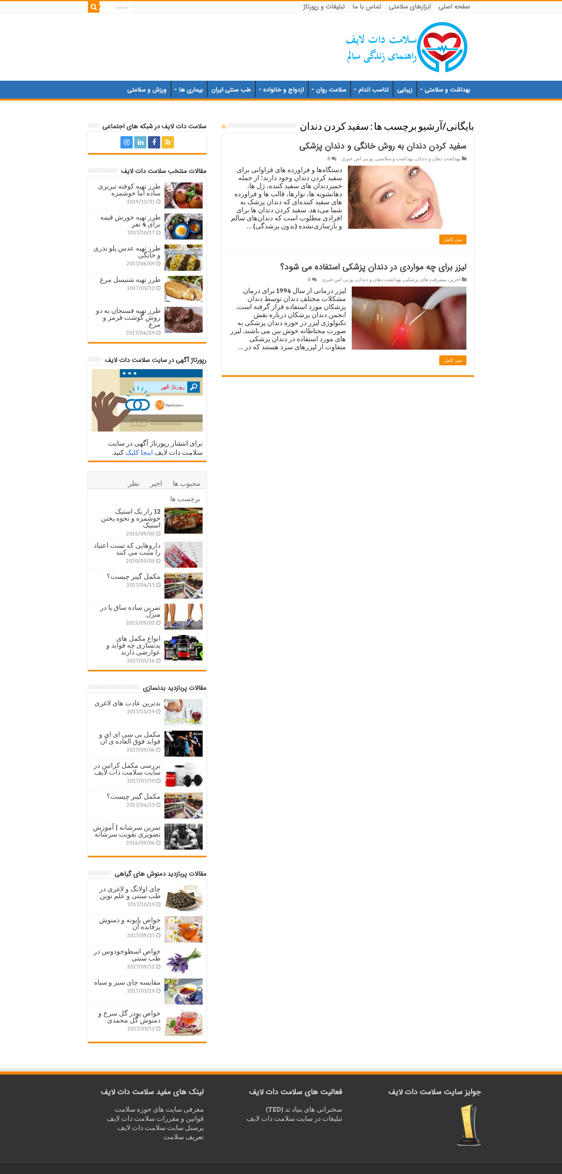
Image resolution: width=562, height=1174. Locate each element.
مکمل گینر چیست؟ (134, 576)
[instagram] (126, 142)
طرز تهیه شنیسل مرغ (130, 279)
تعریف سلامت (183, 1136)
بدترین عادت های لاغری (127, 702)
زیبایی (405, 89)
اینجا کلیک (139, 452)
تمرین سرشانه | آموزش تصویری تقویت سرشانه (127, 830)
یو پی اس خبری (357, 158)
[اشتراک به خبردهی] (224, 126)
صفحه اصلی (454, 7)
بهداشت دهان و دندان (438, 158)
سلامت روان (331, 89)
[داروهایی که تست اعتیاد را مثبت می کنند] (183, 555)
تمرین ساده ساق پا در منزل (130, 610)
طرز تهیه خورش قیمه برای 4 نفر (130, 220)
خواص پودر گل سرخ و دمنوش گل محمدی (129, 1016)
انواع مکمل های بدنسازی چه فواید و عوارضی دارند (133, 644)
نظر (134, 483)
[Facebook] (154, 142)
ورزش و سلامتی (147, 89)
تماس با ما (366, 7)
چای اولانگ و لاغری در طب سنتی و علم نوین (130, 892)
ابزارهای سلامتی (410, 7)
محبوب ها (186, 483)
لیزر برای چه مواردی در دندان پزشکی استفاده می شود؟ (373, 267)
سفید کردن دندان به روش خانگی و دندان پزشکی (382, 146)
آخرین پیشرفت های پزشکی (432, 279)
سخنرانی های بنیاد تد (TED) (304, 1109)
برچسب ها (185, 498)
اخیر (156, 483)
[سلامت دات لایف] (407, 45)
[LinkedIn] (140, 142)
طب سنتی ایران (231, 89)
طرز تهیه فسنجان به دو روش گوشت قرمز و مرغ (128, 317)
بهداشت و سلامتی (447, 89)
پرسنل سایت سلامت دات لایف (160, 1127)
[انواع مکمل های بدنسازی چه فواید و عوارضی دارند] (183, 648)
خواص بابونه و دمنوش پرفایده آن (130, 923)
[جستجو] (93, 7)
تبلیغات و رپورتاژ (324, 7)
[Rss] (168, 142)
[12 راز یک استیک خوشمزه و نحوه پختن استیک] (183, 521)
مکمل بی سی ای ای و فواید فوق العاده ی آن (130, 737)
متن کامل (453, 239)
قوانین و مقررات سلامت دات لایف (155, 1118)
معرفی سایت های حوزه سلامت (159, 1109)
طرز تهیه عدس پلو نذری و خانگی (127, 251)
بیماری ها (191, 89)
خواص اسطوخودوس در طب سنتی (127, 954)
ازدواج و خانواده (283, 89)
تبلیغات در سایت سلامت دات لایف (294, 1118)
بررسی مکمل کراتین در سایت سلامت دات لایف (127, 768)
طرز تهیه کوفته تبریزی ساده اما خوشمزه (129, 189)
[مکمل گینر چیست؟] (183, 586)
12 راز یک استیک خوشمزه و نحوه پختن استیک (131, 517)
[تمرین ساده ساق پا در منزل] (183, 617)
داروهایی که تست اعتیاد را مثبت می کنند (127, 549)
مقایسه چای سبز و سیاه (127, 982)
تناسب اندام (374, 89)
